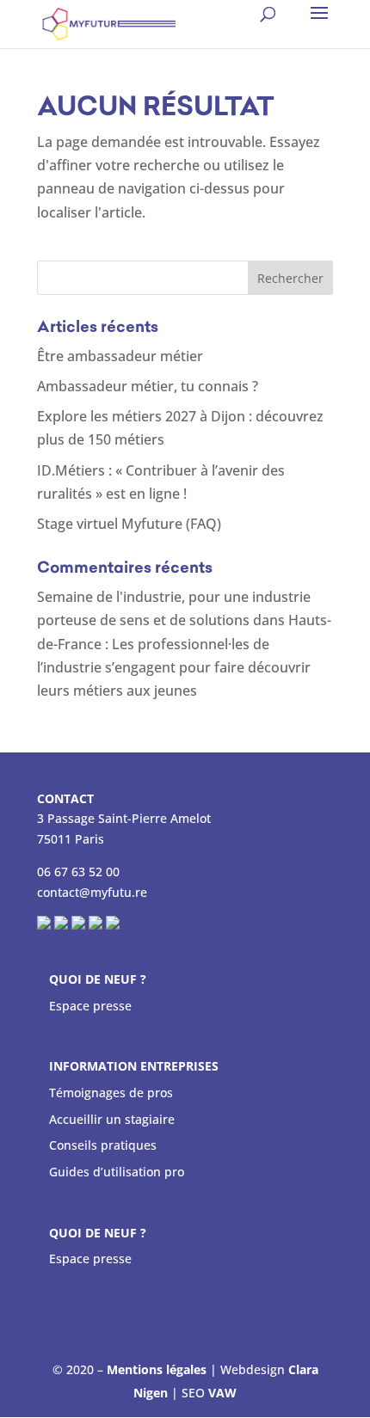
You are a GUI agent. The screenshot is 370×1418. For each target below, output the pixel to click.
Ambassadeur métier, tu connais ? (147, 386)
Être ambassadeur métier (120, 356)
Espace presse (90, 1006)
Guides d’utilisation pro (116, 1171)
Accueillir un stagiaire (112, 1119)
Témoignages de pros (111, 1092)
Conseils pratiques (103, 1145)
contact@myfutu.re (92, 892)
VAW (222, 1392)
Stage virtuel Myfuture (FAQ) (129, 523)
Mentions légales (157, 1369)
